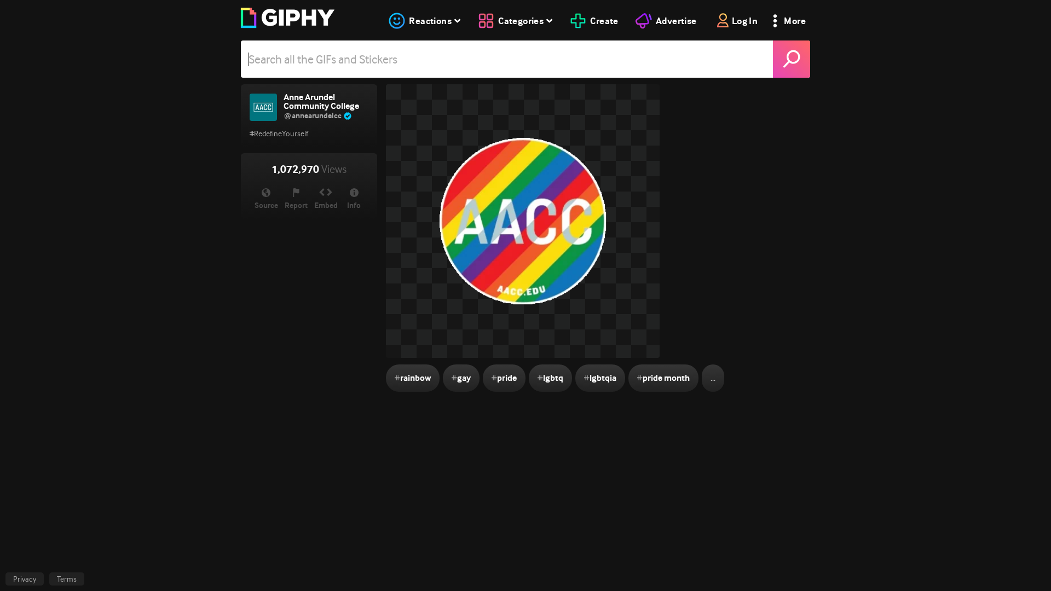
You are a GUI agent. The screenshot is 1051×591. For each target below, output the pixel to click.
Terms (67, 579)
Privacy (24, 579)
